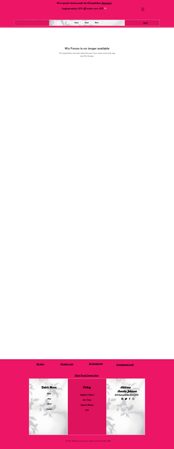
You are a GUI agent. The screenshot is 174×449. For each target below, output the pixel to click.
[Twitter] (126, 398)
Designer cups (66, 364)
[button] (143, 9)
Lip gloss (40, 364)
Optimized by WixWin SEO (100, 441)
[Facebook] (129, 398)
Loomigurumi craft (125, 364)
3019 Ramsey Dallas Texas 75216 (126, 395)
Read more (106, 3)
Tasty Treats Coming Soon (87, 375)
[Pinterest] (122, 398)
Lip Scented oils (95, 363)
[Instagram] (133, 398)
